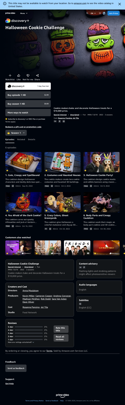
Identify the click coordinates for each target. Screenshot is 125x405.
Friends (77, 247)
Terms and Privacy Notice (34, 401)
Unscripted (74, 115)
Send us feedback (52, 401)
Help (62, 401)
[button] (21, 342)
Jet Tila (76, 118)
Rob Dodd (46, 298)
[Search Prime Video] (87, 13)
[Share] (37, 75)
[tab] (9, 139)
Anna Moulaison (31, 290)
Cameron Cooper (44, 295)
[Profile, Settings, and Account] (104, 13)
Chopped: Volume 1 (106, 247)
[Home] (10, 13)
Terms (49, 350)
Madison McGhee (31, 298)
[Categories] (100, 13)
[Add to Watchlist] (10, 75)
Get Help (9, 383)
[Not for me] (28, 75)
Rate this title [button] (60, 329)
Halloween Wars (18, 247)
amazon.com (80, 3)
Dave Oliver (28, 302)
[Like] (18, 75)
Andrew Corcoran (62, 295)
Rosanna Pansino (65, 118)
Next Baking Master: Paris (48, 247)
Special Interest (60, 115)
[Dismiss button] (119, 4)
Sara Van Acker (59, 298)
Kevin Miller (28, 295)
